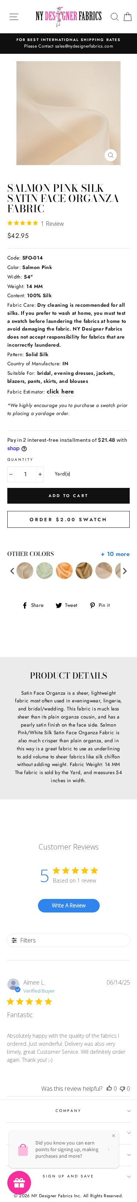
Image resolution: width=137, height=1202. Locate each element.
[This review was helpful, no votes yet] (109, 1089)
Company (68, 1110)
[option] (68, 43)
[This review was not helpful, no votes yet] (122, 1089)
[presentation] (12, 571)
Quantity (20, 459)
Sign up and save (69, 1176)
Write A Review (68, 905)
